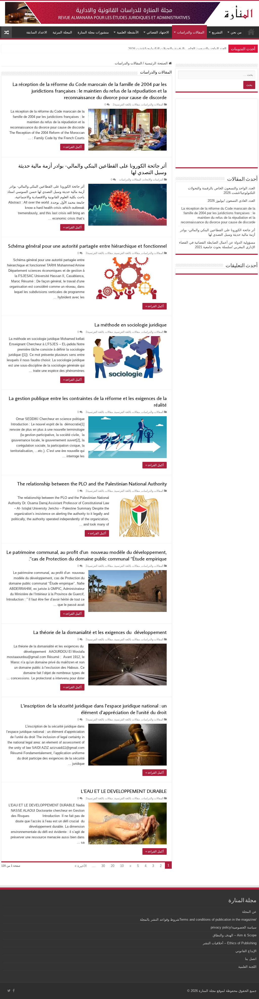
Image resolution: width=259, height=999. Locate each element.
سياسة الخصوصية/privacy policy (233, 927)
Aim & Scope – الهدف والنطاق (234, 935)
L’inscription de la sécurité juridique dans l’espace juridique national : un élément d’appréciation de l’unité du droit (94, 708)
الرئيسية (251, 31)
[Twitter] (9, 991)
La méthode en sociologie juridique (131, 324)
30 (103, 866)
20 (112, 866)
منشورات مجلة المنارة (93, 32)
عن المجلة (249, 912)
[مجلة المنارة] (129, 12)
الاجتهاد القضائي (158, 32)
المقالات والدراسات (190, 32)
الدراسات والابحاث (153, 179)
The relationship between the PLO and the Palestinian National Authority (92, 483)
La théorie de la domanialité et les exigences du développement (100, 632)
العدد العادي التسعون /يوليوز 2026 (203, 48)
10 (122, 866)
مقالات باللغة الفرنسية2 (126, 104)
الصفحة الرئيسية (157, 63)
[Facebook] (13, 991)
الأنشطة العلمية (128, 32)
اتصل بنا (250, 959)
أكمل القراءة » (72, 147)
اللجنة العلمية (247, 967)
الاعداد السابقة (36, 32)
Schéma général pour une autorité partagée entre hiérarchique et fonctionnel (87, 245)
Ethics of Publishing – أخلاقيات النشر (229, 943)
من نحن (236, 32)
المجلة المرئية (62, 32)
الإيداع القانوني (245, 951)
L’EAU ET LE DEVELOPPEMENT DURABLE (124, 791)
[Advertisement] (216, 133)
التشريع (217, 32)
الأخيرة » (81, 866)
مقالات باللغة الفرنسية (127, 253)
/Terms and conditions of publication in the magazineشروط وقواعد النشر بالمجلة (198, 919)
